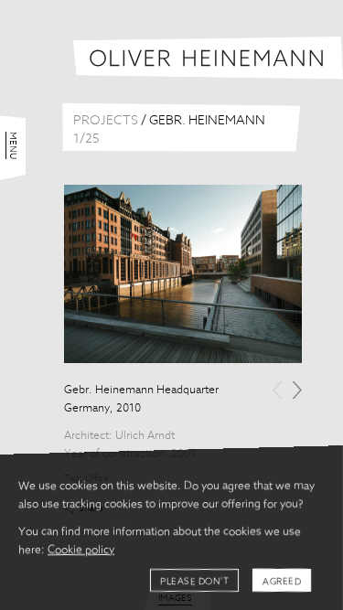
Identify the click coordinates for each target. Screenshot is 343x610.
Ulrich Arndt (145, 436)
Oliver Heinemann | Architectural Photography (208, 58)
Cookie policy (81, 550)
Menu (12, 145)
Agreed (282, 581)
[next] (297, 390)
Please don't (194, 581)
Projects (105, 120)
